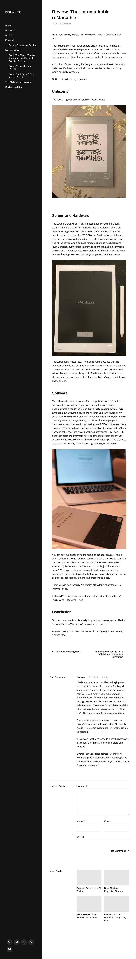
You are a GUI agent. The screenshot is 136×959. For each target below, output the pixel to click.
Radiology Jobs (13, 87)
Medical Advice (13, 50)
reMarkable (96, 34)
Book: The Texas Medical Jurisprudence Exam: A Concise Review (22, 58)
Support (9, 40)
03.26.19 (93, 677)
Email (108, 821)
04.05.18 (56, 23)
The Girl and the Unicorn (18, 82)
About (8, 25)
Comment (82, 786)
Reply (105, 677)
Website (81, 837)
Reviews (68, 23)
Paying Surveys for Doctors (23, 45)
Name (80, 821)
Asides (8, 35)
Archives (9, 30)
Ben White (13, 12)
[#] (17, 942)
